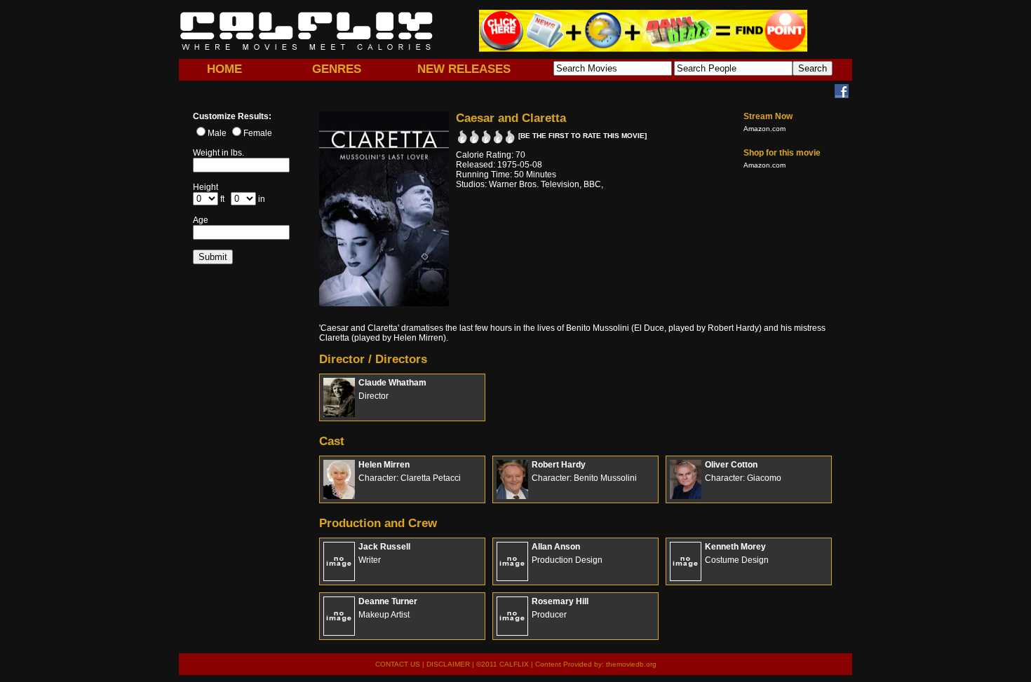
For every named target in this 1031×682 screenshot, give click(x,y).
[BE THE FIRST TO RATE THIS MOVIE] (582, 135)
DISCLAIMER (448, 664)
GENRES (336, 69)
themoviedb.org (631, 664)
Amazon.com (764, 128)
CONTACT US (397, 664)
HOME (224, 69)
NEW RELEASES (464, 69)
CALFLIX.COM (306, 31)
